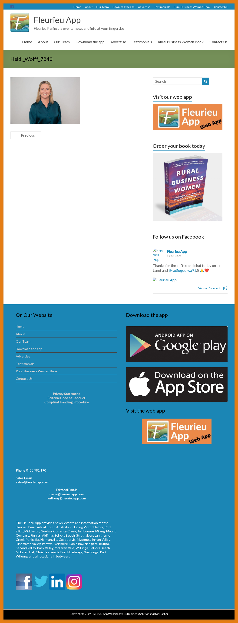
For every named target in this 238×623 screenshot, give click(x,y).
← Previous (26, 135)
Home (77, 7)
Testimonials (162, 7)
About (89, 7)
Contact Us (221, 7)
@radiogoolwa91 (182, 270)
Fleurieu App (57, 20)
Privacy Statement (66, 394)
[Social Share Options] (225, 288)
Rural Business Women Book (192, 7)
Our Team (102, 7)
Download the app (123, 7)
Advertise (144, 7)
